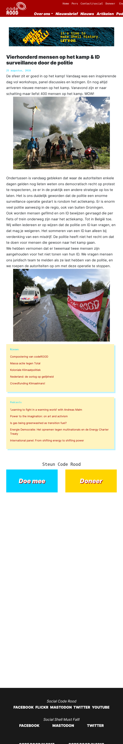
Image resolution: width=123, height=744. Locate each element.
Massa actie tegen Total (25, 363)
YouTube (101, 707)
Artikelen (105, 14)
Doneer (110, 3)
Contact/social (92, 3)
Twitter (81, 707)
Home (66, 3)
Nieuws (87, 14)
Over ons (42, 14)
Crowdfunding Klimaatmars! (27, 383)
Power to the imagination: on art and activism (39, 416)
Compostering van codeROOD (29, 356)
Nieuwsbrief (67, 14)
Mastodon (61, 707)
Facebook (23, 707)
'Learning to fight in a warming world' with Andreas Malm (46, 409)
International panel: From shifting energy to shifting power (47, 440)
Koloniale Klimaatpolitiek (25, 370)
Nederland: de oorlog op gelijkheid (32, 376)
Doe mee (32, 481)
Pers (75, 3)
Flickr (41, 707)
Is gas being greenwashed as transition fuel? (38, 423)
